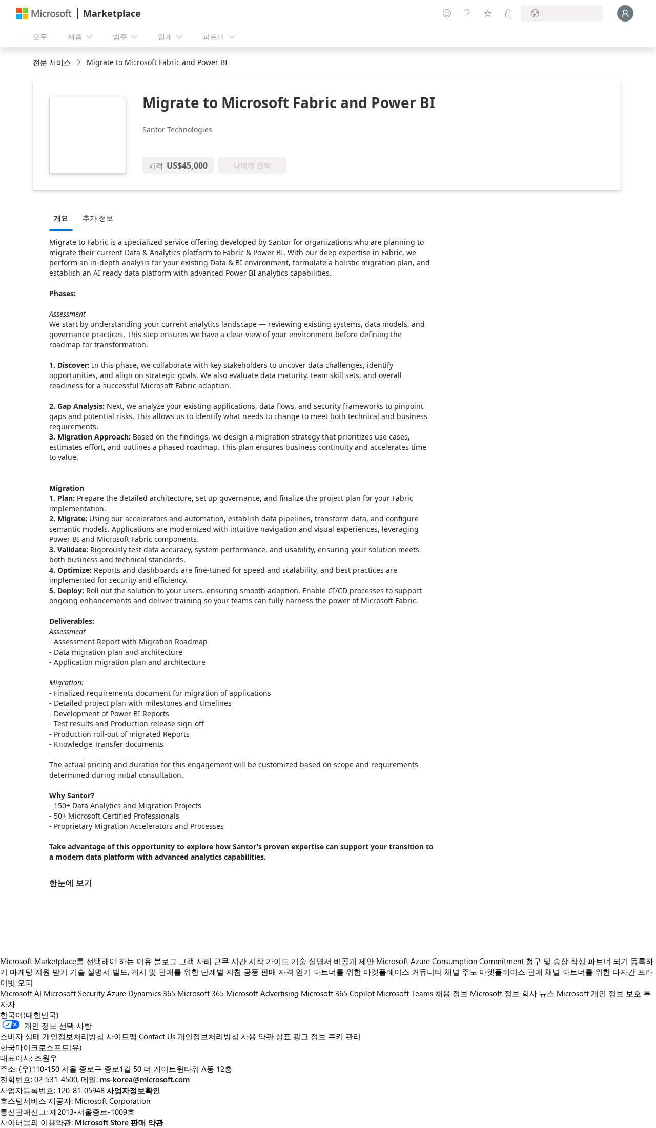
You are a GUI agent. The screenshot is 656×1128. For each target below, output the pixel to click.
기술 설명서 (311, 961)
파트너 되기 (608, 961)
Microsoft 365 (200, 993)
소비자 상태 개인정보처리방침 (52, 1036)
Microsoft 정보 (495, 993)
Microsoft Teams (405, 993)
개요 (61, 218)
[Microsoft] (44, 13)
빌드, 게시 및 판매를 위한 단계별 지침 (176, 972)
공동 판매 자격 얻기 (277, 972)
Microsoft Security (74, 993)
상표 (283, 1036)
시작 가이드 (269, 961)
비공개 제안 (354, 961)
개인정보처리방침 (208, 1036)
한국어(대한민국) (29, 1015)
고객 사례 (195, 961)
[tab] (63, 217)
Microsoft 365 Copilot (338, 993)
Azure (116, 993)
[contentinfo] (80, 63)
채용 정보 (451, 993)
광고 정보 (309, 1036)
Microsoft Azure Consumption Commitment (451, 961)
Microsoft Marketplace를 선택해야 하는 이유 (76, 961)
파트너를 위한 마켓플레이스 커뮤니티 (377, 972)
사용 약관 (257, 1036)
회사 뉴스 (538, 993)
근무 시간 (230, 961)
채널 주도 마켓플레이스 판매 (493, 972)
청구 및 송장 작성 (556, 961)
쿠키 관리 (344, 1036)
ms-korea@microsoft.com (145, 1079)
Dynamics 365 (151, 993)
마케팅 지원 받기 (39, 972)
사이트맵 (121, 1036)
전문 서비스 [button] (52, 62)
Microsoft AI (21, 993)
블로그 (165, 961)
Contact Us (157, 1036)
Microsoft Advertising (262, 993)
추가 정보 (98, 218)
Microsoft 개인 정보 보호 (599, 993)
